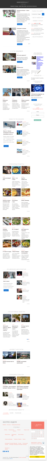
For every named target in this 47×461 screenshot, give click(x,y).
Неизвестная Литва (8, 351)
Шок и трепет (6, 281)
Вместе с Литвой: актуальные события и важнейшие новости (8, 133)
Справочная (7, 437)
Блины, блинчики (25, 200)
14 (34, 433)
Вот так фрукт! (15, 229)
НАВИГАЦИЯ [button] (23, 4)
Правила (19, 437)
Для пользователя (38, 108)
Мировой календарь (22, 377)
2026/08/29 (19, 51)
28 (34, 436)
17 (39, 433)
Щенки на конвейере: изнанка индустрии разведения (26, 283)
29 (35, 436)
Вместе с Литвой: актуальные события (9, 124)
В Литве (5, 428)
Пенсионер (7, 122)
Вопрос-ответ (26, 428)
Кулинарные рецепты (7, 168)
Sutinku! (37, 456)
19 (43, 433)
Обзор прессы (7, 432)
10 (39, 431)
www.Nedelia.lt (23, 2)
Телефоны (16, 437)
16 (37, 433)
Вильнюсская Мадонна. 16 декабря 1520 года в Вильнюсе (12, 402)
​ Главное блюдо (15, 251)
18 (41, 433)
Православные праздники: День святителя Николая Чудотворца (23, 386)
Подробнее (20, 24)
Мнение (18, 428)
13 (32, 433)
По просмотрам (18, 411)
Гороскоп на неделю (37, 85)
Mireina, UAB (28, 453)
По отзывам (5, 411)
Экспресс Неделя (6, 189)
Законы (24, 437)
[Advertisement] (23, 84)
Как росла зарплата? (21, 55)
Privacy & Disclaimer (22, 455)
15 (35, 433)
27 (32, 436)
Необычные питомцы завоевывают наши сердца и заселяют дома (25, 299)
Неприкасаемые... (16, 326)
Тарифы (10, 437)
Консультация (7, 54)
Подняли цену (20, 67)
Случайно (11, 411)
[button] (5, 321)
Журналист (6, 55)
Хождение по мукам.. (21, 28)
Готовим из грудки (7, 251)
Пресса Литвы (21, 432)
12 (43, 431)
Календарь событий (8, 376)
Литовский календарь (9, 377)
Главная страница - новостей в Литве (18, 6)
